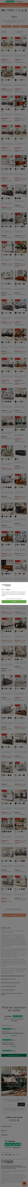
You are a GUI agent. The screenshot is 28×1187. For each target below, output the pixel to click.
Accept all (14, 601)
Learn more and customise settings (14, 598)
